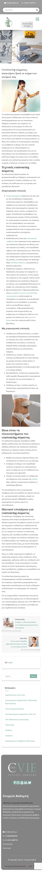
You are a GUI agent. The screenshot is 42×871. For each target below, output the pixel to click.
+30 (10, 836)
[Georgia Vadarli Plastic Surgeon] (8, 22)
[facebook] (14, 782)
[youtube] (22, 782)
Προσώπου (9, 725)
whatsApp (8, 844)
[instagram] (18, 782)
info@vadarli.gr (12, 3)
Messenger (7, 848)
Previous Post (26, 623)
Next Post (16, 642)
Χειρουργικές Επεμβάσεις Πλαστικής (20, 741)
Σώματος (9, 735)
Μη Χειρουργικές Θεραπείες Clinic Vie (20, 714)
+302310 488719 (30, 3)
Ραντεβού (27, 24)
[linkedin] (25, 782)
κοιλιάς (34, 479)
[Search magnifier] (37, 9)
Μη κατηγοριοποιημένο (14, 709)
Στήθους (8, 730)
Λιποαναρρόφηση (13, 196)
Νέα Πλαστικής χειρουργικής (11, 631)
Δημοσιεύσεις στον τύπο (15, 695)
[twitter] (29, 782)
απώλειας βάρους (18, 262)
